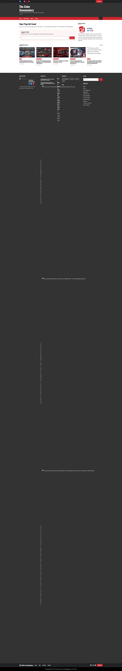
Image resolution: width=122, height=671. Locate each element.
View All (101, 44)
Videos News (86, 105)
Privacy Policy (86, 97)
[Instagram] (29, 1)
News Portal (86, 94)
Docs (84, 88)
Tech (63, 81)
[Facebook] (20, 1)
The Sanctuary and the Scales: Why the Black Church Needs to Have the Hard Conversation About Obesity (94, 62)
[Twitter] (90, 30)
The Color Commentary (26, 8)
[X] (22, 1)
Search (72, 37)
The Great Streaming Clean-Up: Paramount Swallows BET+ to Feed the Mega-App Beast (77, 62)
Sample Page (86, 99)
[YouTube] (24, 1)
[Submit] (101, 79)
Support (85, 101)
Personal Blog (86, 95)
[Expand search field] (101, 18)
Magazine (85, 92)
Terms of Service (87, 103)
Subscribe (100, 665)
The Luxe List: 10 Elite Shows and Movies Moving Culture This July (60, 61)
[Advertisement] (74, 10)
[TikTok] (27, 1)
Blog (84, 86)
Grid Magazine (86, 90)
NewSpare (67, 669)
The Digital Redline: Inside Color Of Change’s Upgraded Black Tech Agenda (26, 61)
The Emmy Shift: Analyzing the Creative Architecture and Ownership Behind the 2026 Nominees (43, 62)
